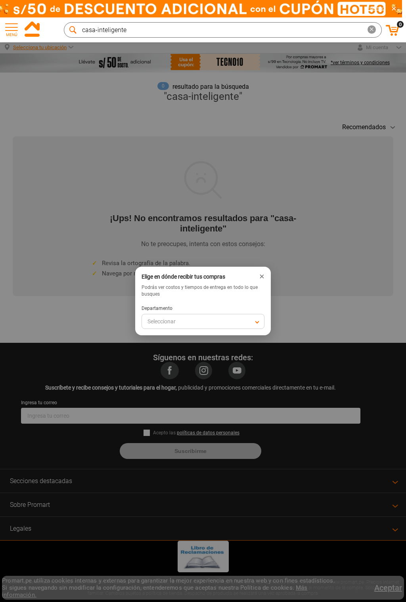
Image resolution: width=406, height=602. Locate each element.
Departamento (157, 308)
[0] (392, 34)
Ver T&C (377, 9)
